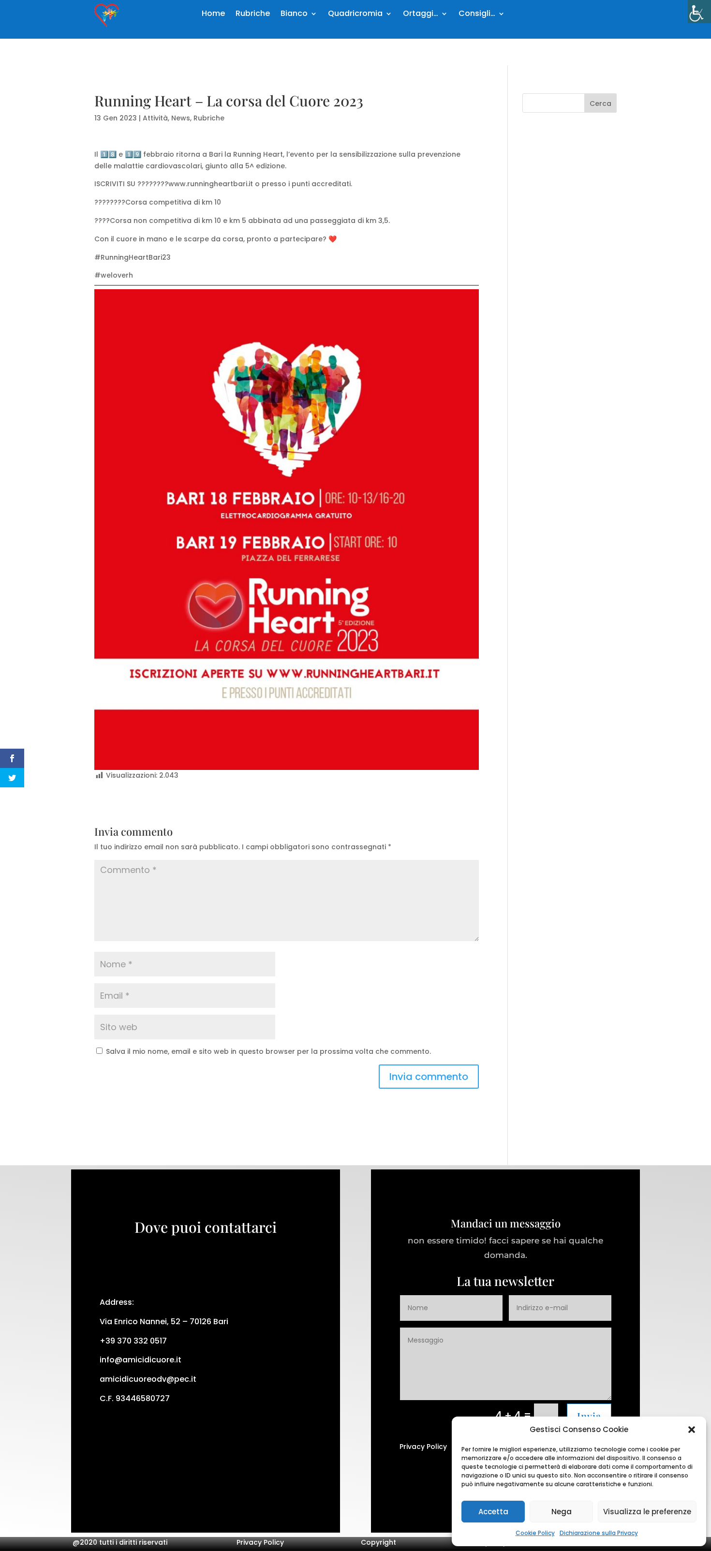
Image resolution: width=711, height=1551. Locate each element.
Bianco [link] (294, 14)
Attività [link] (155, 118)
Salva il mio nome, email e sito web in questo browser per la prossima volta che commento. (268, 1051)
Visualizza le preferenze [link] (647, 1512)
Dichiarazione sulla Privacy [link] (599, 1533)
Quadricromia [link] (355, 14)
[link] (699, 11)
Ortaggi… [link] (420, 14)
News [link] (180, 118)
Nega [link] (561, 1512)
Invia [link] (589, 1415)
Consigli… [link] (477, 14)
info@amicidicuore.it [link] (140, 1359)
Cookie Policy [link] (535, 1533)
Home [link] (213, 14)
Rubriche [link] (253, 14)
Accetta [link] (493, 1512)
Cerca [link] (600, 103)
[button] (691, 1429)
